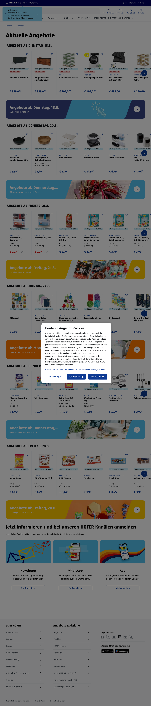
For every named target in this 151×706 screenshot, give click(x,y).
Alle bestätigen (97, 376)
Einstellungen (55, 376)
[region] (76, 353)
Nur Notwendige (76, 376)
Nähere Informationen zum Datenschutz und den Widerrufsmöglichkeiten (75, 369)
